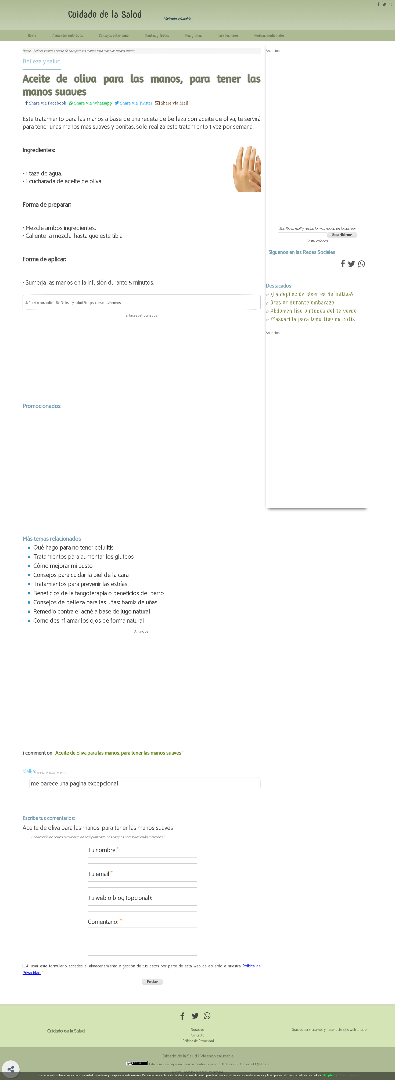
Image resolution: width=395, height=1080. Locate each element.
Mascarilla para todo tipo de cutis (312, 319)
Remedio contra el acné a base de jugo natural (91, 612)
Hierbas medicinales (269, 35)
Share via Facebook (47, 103)
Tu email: (100, 874)
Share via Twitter (135, 103)
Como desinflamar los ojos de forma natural (88, 621)
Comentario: (105, 922)
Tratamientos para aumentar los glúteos (83, 557)
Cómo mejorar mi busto (63, 566)
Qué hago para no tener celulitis (73, 548)
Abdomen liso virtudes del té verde (313, 310)
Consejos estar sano (114, 35)
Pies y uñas (193, 35)
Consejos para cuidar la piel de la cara (81, 575)
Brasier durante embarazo (302, 302)
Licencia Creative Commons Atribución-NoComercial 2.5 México (225, 1064)
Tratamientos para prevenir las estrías (80, 584)
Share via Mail (174, 103)
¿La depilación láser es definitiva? (312, 294)
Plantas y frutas (157, 35)
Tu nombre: (103, 850)
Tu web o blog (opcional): (120, 898)
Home (32, 35)
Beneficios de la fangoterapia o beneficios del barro (98, 593)
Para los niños (228, 35)
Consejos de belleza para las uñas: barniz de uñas (95, 603)
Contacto (197, 1035)
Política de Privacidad (198, 1041)
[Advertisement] (142, 358)
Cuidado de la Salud (105, 14)
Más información (349, 1075)
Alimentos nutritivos (67, 35)
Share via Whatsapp (92, 103)
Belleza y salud (42, 62)
